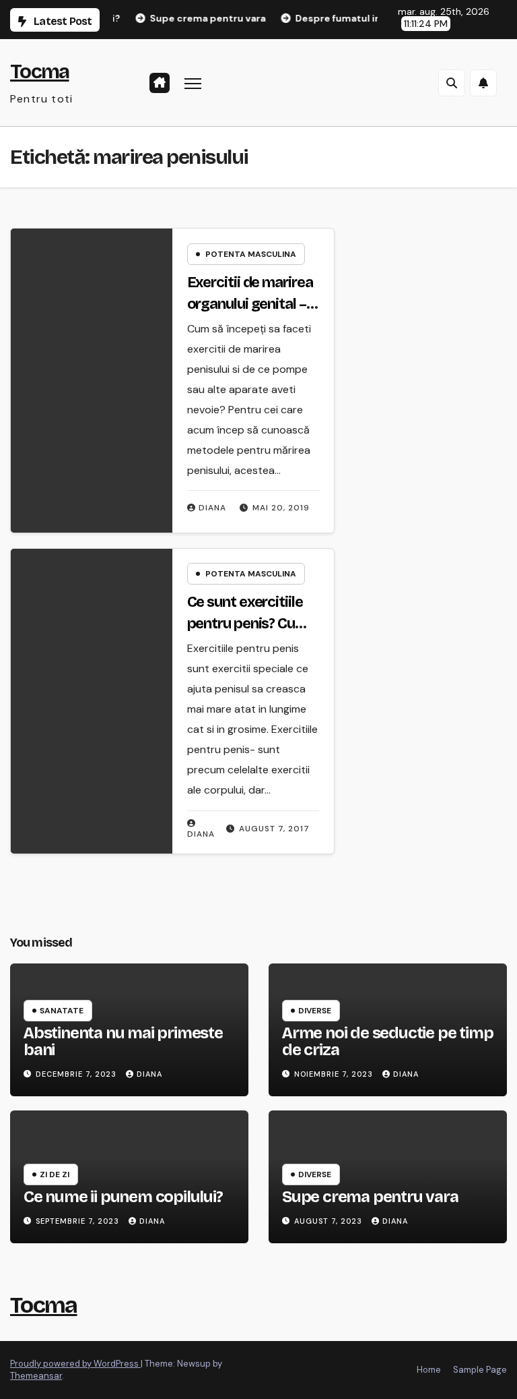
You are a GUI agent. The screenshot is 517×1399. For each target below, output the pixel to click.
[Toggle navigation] (192, 82)
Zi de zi (54, 1174)
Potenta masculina (250, 254)
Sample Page (480, 1369)
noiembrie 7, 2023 (335, 1074)
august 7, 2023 (329, 1221)
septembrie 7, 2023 (79, 1221)
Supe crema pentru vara (370, 1196)
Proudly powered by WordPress (75, 1363)
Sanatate (61, 1010)
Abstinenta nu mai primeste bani (123, 1041)
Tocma (39, 71)
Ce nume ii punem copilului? (123, 1196)
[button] (451, 82)
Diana (212, 507)
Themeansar (36, 1375)
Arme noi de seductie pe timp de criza (387, 1041)
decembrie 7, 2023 (77, 1074)
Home (429, 1369)
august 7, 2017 (274, 828)
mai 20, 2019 (281, 507)
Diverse (314, 1010)
